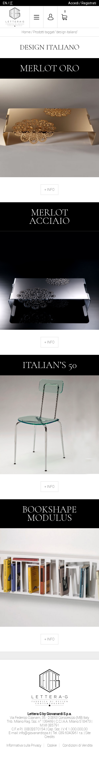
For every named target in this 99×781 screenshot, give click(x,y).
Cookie (52, 745)
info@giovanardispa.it (34, 733)
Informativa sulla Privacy (23, 745)
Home (26, 32)
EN (5, 3)
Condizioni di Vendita (77, 745)
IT (11, 3)
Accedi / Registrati (82, 3)
